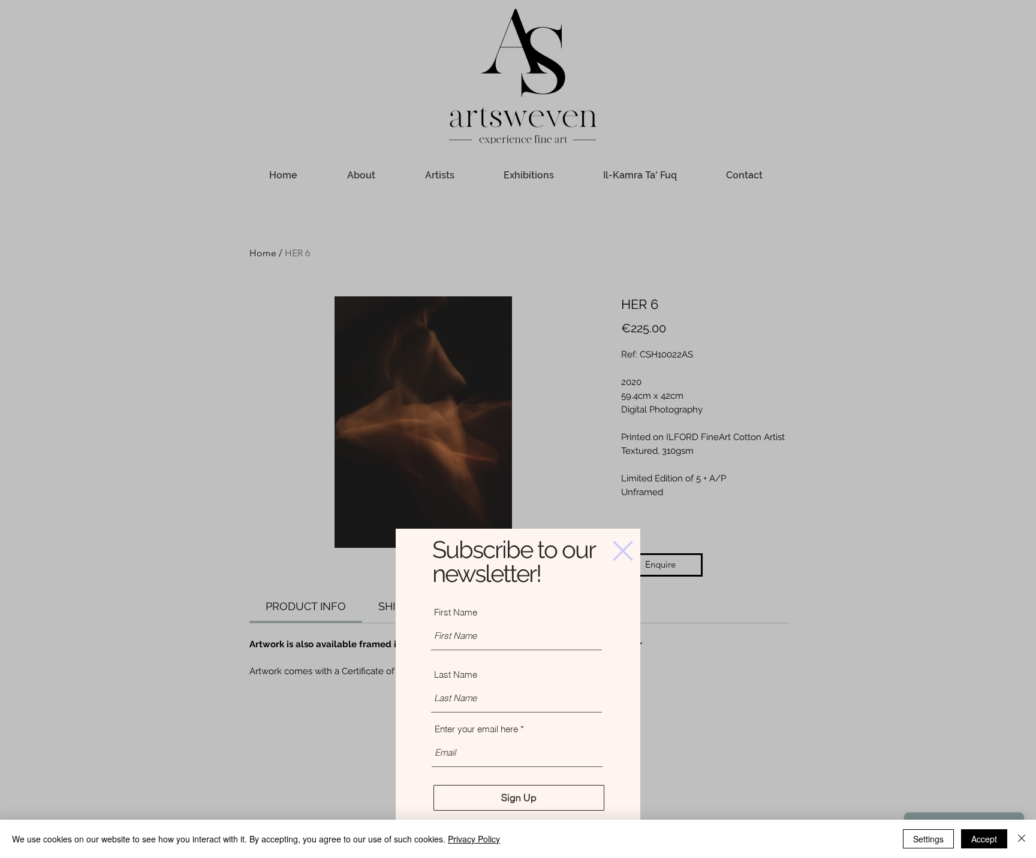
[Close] (1021, 838)
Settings (928, 839)
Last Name (455, 674)
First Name (455, 612)
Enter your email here (476, 728)
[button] (623, 551)
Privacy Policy (474, 839)
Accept (984, 839)
